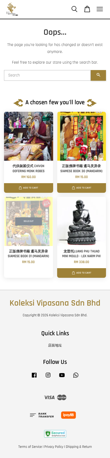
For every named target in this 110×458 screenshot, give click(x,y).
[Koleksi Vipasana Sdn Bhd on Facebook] (34, 378)
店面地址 (55, 345)
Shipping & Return (79, 447)
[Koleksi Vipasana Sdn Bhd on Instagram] (48, 378)
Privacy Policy (53, 447)
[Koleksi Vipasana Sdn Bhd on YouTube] (62, 378)
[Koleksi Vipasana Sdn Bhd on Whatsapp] (76, 378)
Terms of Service (30, 447)
